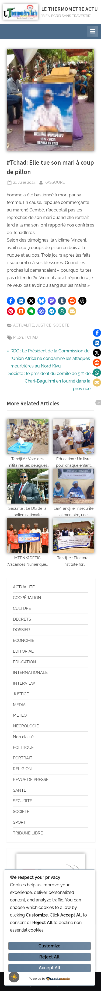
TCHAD (31, 337)
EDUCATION (24, 662)
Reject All (49, 957)
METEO (20, 715)
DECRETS (22, 619)
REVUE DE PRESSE (30, 779)
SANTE (19, 790)
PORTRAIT (22, 758)
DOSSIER (21, 629)
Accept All (49, 967)
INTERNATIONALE (30, 672)
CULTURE (22, 608)
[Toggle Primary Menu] (92, 31)
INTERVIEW (24, 683)
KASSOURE (54, 182)
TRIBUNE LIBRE (28, 833)
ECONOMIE (23, 640)
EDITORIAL (23, 651)
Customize (50, 945)
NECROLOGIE (26, 726)
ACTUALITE (23, 325)
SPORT (19, 822)
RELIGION (22, 768)
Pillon (18, 337)
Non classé (23, 736)
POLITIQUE (23, 747)
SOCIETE (61, 325)
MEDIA (19, 704)
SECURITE (22, 800)
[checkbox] (14, 977)
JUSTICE (43, 325)
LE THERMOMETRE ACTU (69, 9)
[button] (11, 301)
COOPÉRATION (27, 597)
